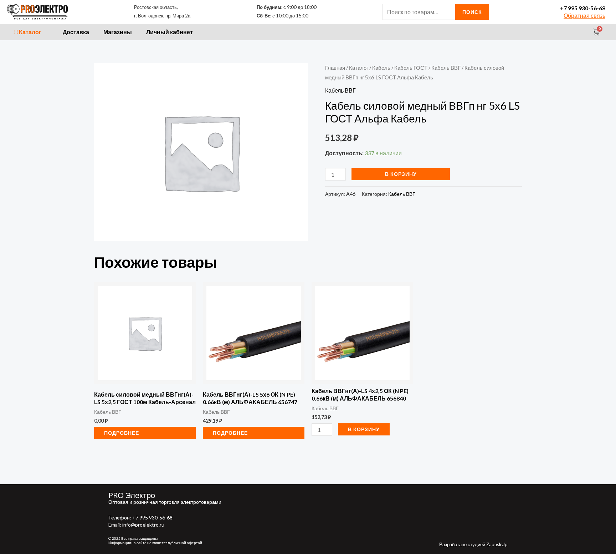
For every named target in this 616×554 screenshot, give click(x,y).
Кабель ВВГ (446, 67)
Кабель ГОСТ (410, 67)
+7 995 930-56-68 (582, 8)
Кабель (381, 67)
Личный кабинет (169, 31)
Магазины (117, 31)
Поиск (472, 12)
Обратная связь (584, 15)
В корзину (401, 174)
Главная (335, 67)
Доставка (76, 31)
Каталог (358, 67)
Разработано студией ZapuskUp (473, 544)
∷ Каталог (27, 31)
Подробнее (121, 433)
